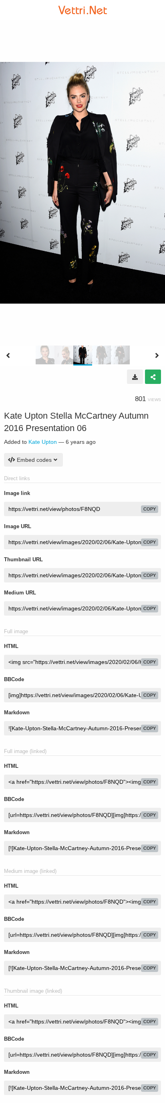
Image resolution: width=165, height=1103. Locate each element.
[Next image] (157, 356)
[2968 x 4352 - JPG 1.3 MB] (135, 377)
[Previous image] (8, 356)
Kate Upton (42, 442)
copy (149, 509)
